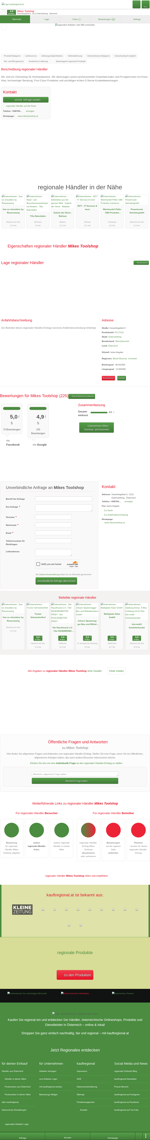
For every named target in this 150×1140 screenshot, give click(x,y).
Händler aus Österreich (12, 1071)
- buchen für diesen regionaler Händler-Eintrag (138, 848)
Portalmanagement (85, 1102)
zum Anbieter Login (48, 1079)
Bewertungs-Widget (48, 1094)
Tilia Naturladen (38, 216)
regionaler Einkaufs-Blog (125, 1071)
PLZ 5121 (119, 332)
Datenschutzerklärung (49, 574)
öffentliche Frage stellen (76, 781)
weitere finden (36, 846)
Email (9, 533)
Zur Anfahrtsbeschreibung (116, 515)
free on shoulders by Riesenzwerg (13, 211)
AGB (79, 1079)
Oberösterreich (122, 341)
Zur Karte (108, 510)
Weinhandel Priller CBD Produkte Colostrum (112, 211)
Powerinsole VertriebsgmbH (136, 211)
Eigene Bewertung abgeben (82, 396)
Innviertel (132, 358)
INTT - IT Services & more (87, 207)
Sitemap (80, 1094)
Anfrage (137, 19)
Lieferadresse (12, 551)
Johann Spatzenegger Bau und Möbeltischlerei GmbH (87, 623)
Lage (46, 19)
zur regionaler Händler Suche (3, 12)
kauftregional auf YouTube (126, 1110)
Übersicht (16, 19)
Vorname (10, 517)
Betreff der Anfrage (15, 499)
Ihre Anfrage (12, 507)
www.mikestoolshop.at (28, 116)
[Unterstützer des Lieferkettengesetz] (27, 993)
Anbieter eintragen (47, 1071)
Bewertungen (106, 19)
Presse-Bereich (121, 1087)
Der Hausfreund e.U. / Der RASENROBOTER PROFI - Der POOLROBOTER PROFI (63, 629)
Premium (144, 184)
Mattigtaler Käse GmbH (112, 615)
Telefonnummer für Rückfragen (15, 542)
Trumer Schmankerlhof (38, 615)
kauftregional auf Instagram (127, 1094)
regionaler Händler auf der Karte (20, 106)
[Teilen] (139, 1136)
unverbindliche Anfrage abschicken (56, 580)
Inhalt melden (116, 670)
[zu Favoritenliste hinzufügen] (4, 27)
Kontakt (121, 378)
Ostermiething (114, 337)
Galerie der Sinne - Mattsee (62, 214)
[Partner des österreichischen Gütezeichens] (123, 993)
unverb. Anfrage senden (27, 99)
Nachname (11, 525)
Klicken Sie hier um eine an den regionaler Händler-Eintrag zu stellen (76, 763)
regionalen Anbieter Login (16, 1124)
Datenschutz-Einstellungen (14, 1110)
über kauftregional (10, 1102)
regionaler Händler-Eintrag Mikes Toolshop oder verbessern (88, 849)
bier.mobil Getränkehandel (137, 626)
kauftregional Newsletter (125, 1079)
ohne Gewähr (94, 670)
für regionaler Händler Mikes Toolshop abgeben (11, 848)
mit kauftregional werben (50, 1087)
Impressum (82, 1071)
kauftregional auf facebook (126, 1102)
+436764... (17, 111)
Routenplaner (142, 263)
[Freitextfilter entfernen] (137, 4)
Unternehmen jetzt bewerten (96, 428)
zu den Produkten (77, 975)
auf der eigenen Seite (113, 848)
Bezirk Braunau (120, 358)
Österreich (113, 346)
